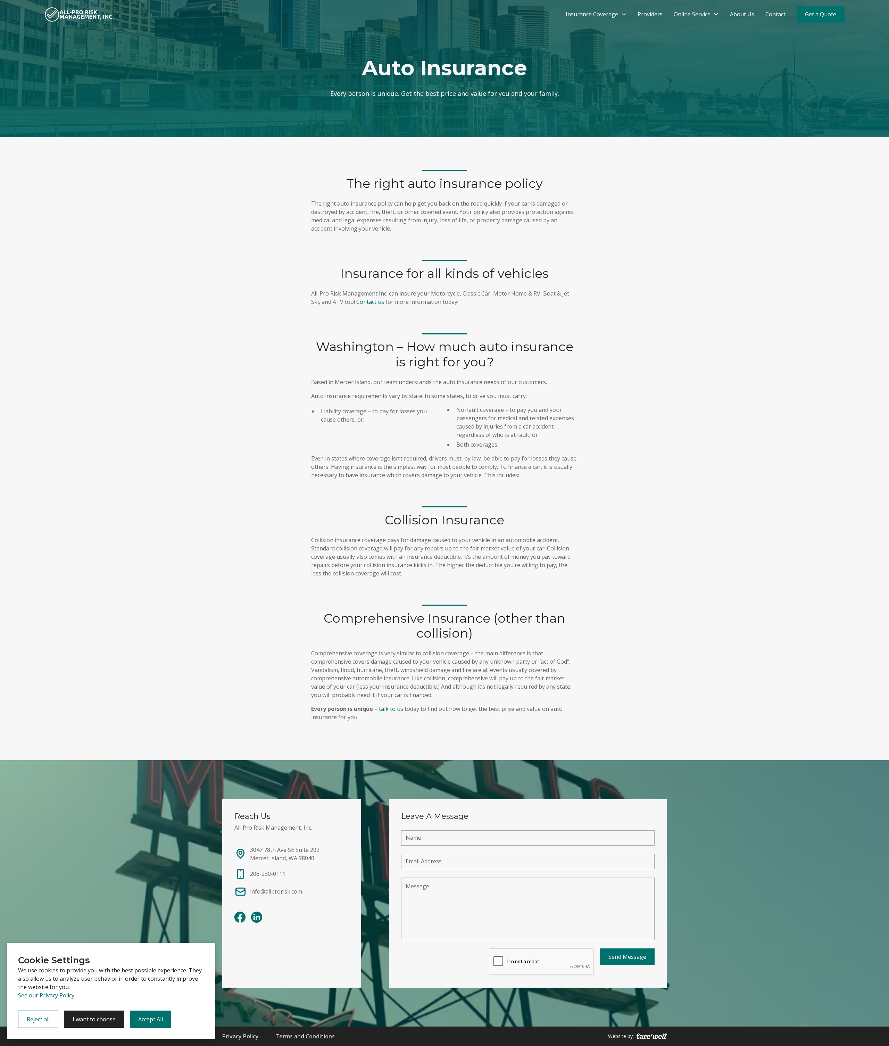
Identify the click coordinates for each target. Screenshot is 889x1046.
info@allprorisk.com (276, 891)
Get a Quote (820, 14)
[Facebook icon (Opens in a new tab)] (240, 917)
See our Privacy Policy (46, 995)
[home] (79, 14)
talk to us (391, 709)
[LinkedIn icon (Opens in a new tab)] (256, 917)
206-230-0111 (267, 874)
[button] (596, 14)
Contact (775, 14)
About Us (742, 14)
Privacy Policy (240, 1036)
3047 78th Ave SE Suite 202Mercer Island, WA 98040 (284, 854)
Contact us (370, 302)
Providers (650, 14)
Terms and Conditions (305, 1036)
